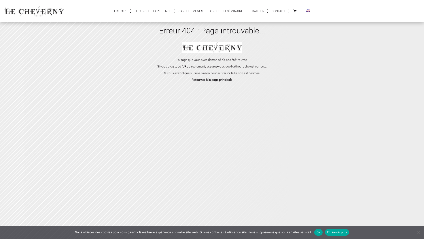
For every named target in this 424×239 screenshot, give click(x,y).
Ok (318, 232)
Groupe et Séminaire (226, 11)
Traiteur (257, 11)
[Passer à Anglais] (308, 11)
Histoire (120, 11)
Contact (278, 11)
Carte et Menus (190, 11)
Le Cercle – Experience (153, 11)
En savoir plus (337, 232)
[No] (418, 232)
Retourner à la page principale (212, 79)
